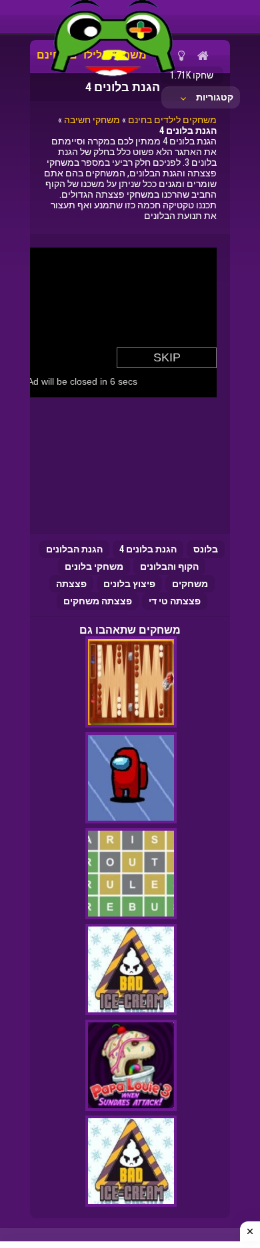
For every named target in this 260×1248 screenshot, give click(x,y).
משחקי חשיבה (92, 119)
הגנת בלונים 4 (148, 549)
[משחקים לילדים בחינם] (113, 76)
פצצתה (71, 583)
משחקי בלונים (94, 566)
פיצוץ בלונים (129, 583)
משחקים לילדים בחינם (172, 119)
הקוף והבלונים (169, 566)
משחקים (190, 583)
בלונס (205, 549)
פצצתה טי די (175, 601)
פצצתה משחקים (97, 601)
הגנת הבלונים (74, 549)
